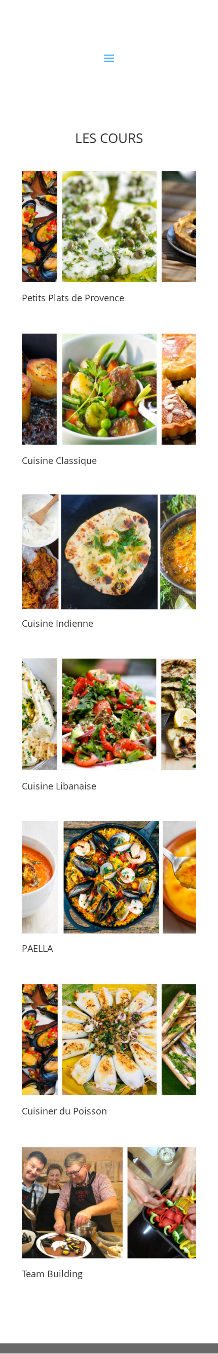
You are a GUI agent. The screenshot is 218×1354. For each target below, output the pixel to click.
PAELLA (37, 948)
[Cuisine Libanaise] (109, 714)
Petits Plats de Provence (73, 298)
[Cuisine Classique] (109, 389)
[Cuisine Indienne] (109, 552)
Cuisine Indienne (57, 623)
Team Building (52, 1274)
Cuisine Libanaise (59, 786)
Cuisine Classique (59, 460)
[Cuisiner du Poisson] (109, 1039)
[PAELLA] (109, 877)
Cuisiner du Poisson (64, 1111)
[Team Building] (109, 1202)
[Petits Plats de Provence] (109, 226)
